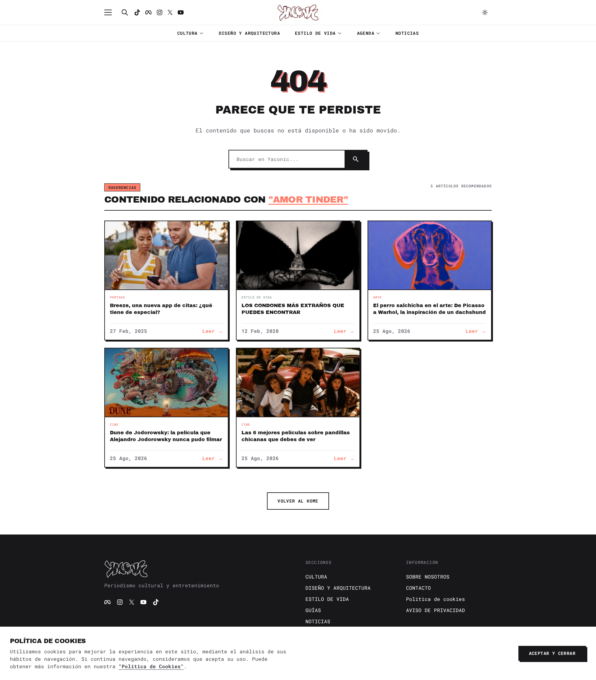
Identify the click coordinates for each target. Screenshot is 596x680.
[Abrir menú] (111, 12)
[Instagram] (159, 12)
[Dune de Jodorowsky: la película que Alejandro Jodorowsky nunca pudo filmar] (166, 382)
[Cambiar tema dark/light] (485, 12)
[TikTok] (137, 12)
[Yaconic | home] (197, 568)
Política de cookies (435, 599)
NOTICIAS (407, 33)
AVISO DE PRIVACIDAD (435, 610)
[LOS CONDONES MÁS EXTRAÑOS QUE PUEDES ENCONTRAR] (298, 255)
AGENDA (365, 33)
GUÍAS (313, 610)
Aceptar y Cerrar (552, 653)
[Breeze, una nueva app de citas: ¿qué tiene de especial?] (166, 255)
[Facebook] (148, 12)
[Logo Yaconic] (298, 12)
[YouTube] (143, 602)
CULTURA (187, 33)
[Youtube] (181, 12)
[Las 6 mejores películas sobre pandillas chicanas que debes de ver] (298, 382)
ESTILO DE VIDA (315, 33)
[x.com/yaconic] (170, 12)
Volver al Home (298, 501)
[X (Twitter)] (131, 602)
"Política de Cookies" (151, 666)
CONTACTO (418, 587)
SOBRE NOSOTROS (427, 576)
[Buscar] (125, 12)
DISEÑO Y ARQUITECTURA (249, 33)
